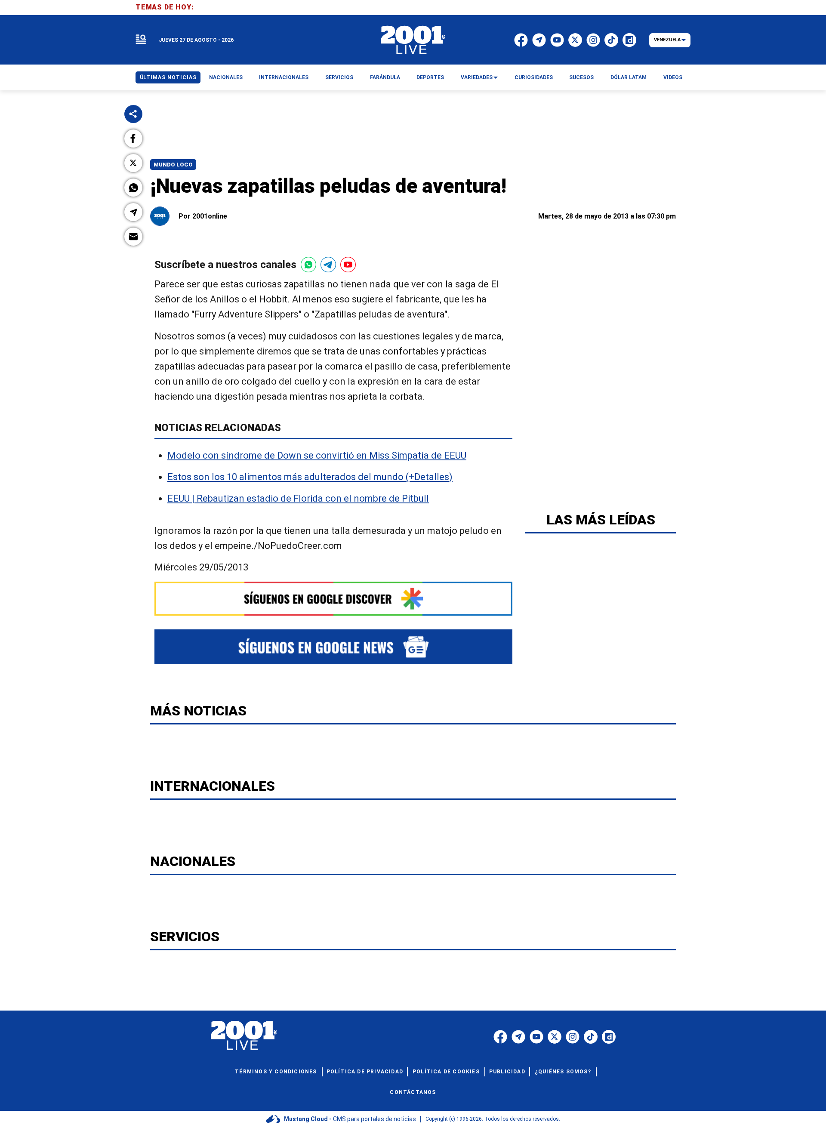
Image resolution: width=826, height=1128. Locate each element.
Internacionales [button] (283, 77)
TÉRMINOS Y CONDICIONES (276, 1072)
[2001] (413, 40)
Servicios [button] (339, 77)
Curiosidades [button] (534, 77)
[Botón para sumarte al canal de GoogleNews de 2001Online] (333, 646)
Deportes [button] (430, 77)
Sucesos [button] (581, 77)
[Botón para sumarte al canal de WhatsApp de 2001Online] (308, 264)
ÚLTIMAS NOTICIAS (168, 77)
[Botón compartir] (133, 114)
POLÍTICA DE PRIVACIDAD (365, 1072)
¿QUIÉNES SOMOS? (563, 1072)
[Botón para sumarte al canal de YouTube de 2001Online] (348, 264)
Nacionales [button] (226, 77)
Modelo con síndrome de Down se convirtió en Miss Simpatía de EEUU (316, 455)
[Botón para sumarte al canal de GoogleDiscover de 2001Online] (333, 599)
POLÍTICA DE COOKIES (446, 1072)
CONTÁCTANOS (413, 1092)
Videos (672, 77)
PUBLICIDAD (507, 1072)
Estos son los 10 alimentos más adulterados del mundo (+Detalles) (310, 477)
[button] (133, 138)
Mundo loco (173, 164)
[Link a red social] (500, 1037)
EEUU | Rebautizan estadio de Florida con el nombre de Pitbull (298, 498)
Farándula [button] (385, 77)
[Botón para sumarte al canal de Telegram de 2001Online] (328, 264)
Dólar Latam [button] (628, 77)
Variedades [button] (477, 77)
